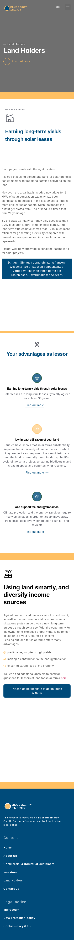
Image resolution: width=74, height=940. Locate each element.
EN (58, 7)
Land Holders (13, 880)
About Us (10, 855)
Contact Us (11, 888)
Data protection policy (19, 917)
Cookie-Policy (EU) (16, 926)
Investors (10, 872)
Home (7, 847)
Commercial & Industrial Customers (28, 864)
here (64, 678)
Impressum (11, 909)
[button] (68, 7)
